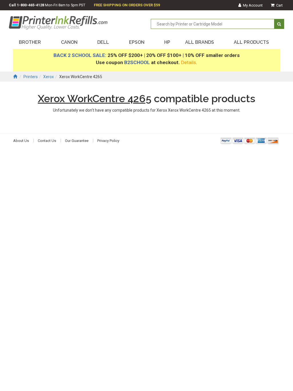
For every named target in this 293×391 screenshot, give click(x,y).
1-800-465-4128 (30, 5)
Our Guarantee (76, 141)
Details (188, 62)
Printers (30, 76)
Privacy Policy (108, 141)
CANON (69, 42)
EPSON (136, 42)
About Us (21, 141)
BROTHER (30, 42)
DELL (103, 42)
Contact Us (47, 141)
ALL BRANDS (199, 42)
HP (167, 42)
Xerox (48, 76)
